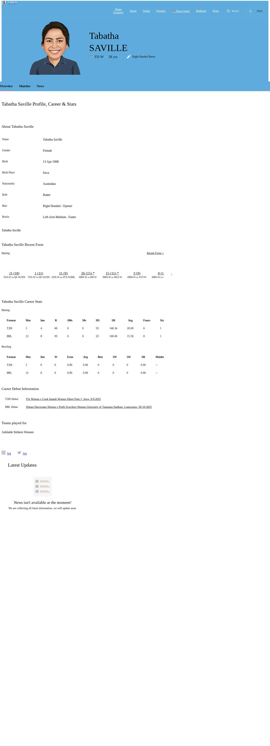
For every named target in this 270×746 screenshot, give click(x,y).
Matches (24, 86)
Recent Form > (155, 253)
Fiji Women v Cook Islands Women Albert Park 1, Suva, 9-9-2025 (63, 399)
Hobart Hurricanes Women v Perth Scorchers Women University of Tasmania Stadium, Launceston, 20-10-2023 (89, 407)
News (40, 86)
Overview (6, 86)
